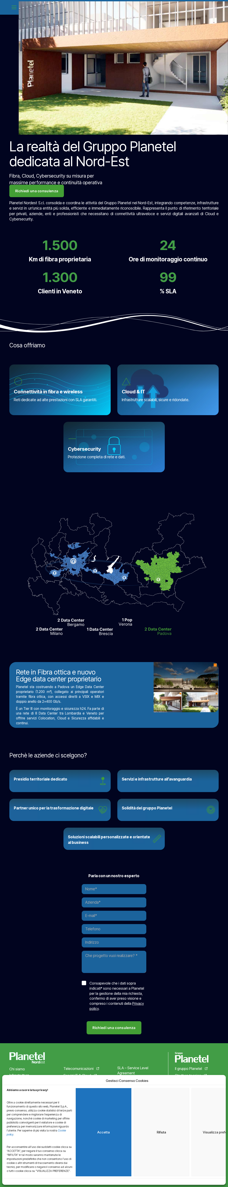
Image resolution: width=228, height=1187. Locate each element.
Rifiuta (161, 1132)
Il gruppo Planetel (188, 1068)
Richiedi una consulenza (36, 191)
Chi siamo (17, 1069)
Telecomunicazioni (78, 1068)
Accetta (103, 1132)
